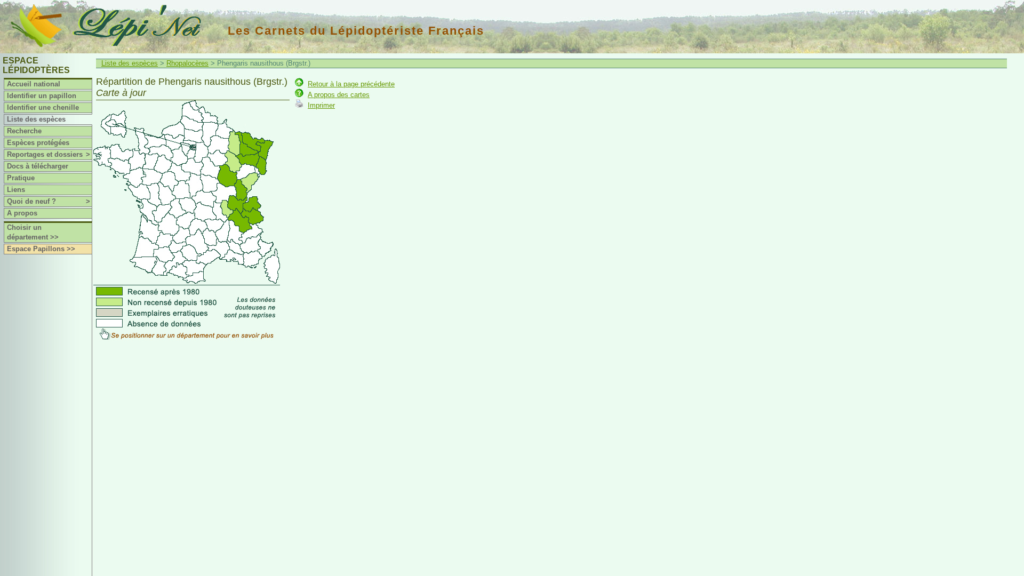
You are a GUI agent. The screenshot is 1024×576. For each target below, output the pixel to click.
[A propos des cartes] (299, 95)
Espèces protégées (38, 143)
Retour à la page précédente (351, 84)
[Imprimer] (299, 105)
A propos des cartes (339, 95)
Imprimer (321, 105)
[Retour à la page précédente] (299, 84)
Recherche (24, 131)
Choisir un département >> (33, 232)
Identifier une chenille (43, 107)
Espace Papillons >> (41, 249)
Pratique (21, 178)
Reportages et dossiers (48, 154)
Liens (16, 190)
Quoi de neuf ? (48, 201)
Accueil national (33, 84)
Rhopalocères (187, 63)
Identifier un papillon (41, 96)
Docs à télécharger (37, 166)
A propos (22, 213)
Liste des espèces (36, 119)
